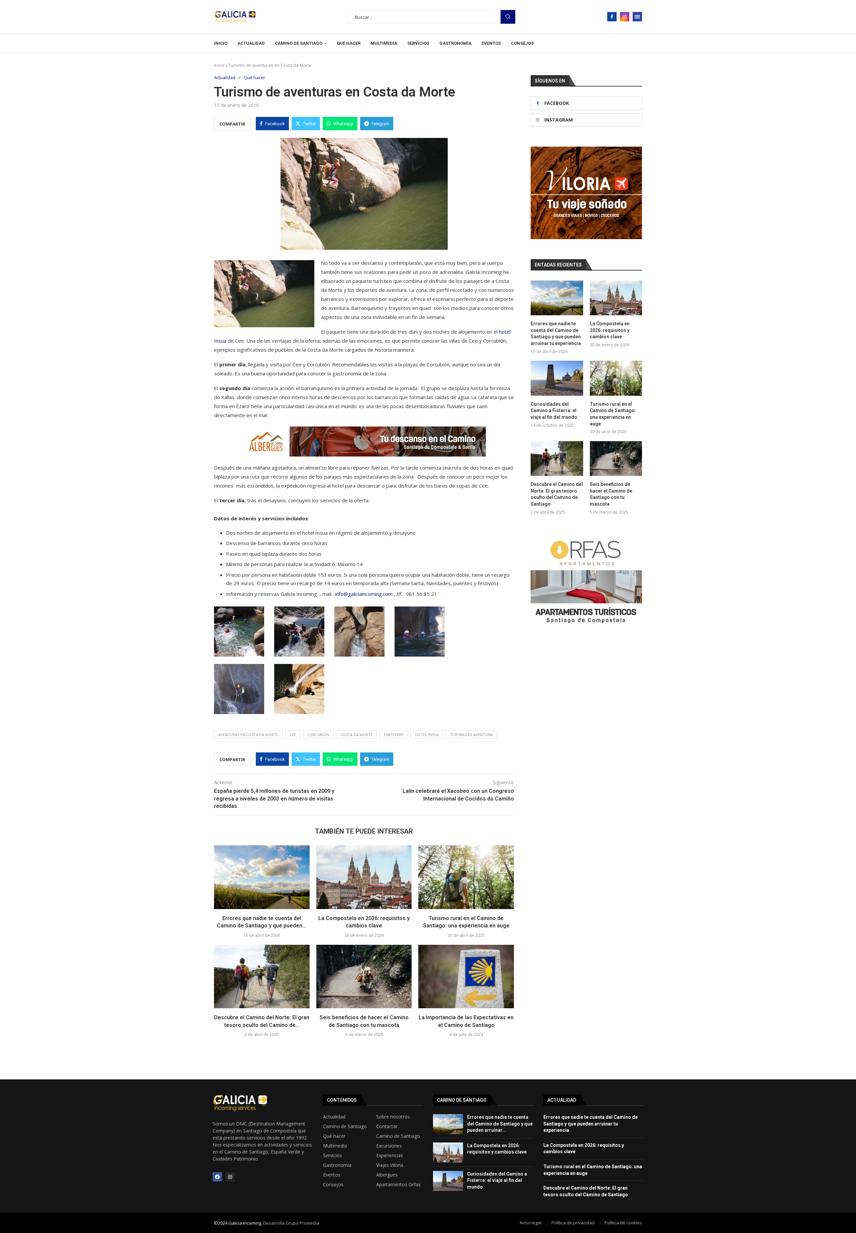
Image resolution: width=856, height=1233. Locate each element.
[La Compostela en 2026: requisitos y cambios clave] (364, 877)
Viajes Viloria (389, 1165)
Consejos (522, 43)
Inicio (220, 43)
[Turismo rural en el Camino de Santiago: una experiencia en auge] (466, 877)
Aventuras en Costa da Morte (248, 734)
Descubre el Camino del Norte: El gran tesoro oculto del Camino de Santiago (557, 494)
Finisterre (394, 734)
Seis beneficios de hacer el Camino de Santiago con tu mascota (611, 494)
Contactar (387, 1126)
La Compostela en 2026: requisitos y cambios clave (610, 330)
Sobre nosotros (393, 1116)
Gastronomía (455, 43)
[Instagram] (624, 16)
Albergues (387, 1175)
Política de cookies (623, 1223)
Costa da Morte (356, 734)
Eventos (491, 43)
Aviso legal (530, 1223)
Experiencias (389, 1155)
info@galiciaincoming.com (364, 593)
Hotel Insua (427, 734)
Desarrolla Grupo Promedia (291, 1223)
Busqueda (508, 17)
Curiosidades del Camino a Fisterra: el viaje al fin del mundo (554, 410)
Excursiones (389, 1145)
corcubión (318, 734)
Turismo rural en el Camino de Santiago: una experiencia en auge (613, 413)
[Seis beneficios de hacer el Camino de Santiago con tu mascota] (364, 976)
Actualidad (251, 43)
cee (293, 734)
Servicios (418, 43)
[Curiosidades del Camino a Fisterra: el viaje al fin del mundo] (557, 378)
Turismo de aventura (471, 734)
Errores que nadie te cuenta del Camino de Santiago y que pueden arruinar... (500, 1123)
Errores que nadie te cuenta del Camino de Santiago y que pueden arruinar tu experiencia (556, 333)
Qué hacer (348, 43)
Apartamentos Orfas (398, 1184)
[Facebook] (612, 16)
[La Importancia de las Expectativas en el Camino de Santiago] (466, 976)
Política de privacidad (573, 1223)
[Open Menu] (637, 16)
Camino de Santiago (298, 43)
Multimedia (383, 43)
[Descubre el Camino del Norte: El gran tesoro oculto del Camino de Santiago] (262, 976)
